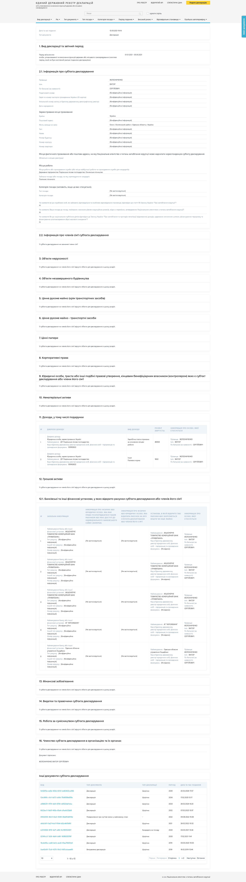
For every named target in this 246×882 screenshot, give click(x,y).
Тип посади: (87, 19)
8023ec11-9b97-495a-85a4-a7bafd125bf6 (56, 810)
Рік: (57, 19)
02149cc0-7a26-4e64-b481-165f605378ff (55, 836)
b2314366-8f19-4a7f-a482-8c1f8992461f (55, 830)
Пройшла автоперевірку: (195, 19)
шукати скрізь (156, 13)
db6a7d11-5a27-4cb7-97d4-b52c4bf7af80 (55, 823)
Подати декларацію (198, 3)
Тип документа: (70, 19)
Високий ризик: (144, 19)
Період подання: (125, 19)
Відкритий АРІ (157, 3)
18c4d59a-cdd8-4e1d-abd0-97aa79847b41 (56, 843)
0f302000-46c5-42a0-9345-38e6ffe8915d (56, 817)
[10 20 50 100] (46, 858)
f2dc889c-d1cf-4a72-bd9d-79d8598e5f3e (56, 797)
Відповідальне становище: (168, 19)
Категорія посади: (105, 19)
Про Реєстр (142, 3)
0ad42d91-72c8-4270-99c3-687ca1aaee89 (56, 849)
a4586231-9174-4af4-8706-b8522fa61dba (56, 804)
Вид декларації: (43, 19)
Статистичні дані (174, 3)
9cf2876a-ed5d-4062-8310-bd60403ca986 (57, 791)
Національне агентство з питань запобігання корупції (188, 877)
